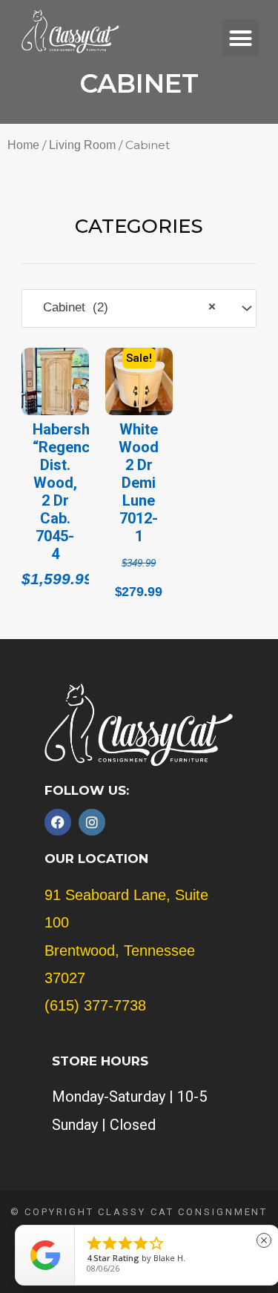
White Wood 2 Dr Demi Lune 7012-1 (139, 482)
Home (23, 145)
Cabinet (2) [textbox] (124, 307)
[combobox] (139, 308)
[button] (240, 37)
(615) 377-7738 (95, 1005)
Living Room (82, 145)
